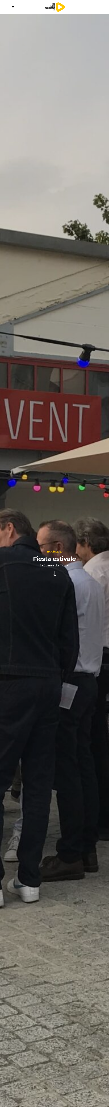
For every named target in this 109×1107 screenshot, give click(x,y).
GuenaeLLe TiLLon (56, 565)
